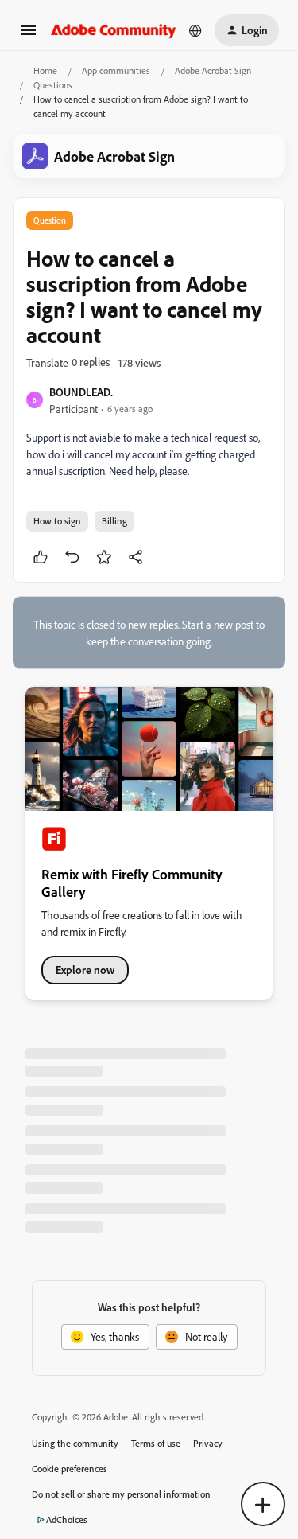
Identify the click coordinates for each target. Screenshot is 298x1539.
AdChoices (66, 1519)
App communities (116, 70)
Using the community (75, 1443)
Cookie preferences (69, 1469)
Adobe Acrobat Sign (213, 70)
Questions (52, 85)
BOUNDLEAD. (81, 392)
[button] (28, 35)
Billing (114, 521)
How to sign (57, 521)
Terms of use (155, 1443)
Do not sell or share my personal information (121, 1494)
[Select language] (195, 30)
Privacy (208, 1443)
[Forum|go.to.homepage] (113, 30)
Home (45, 70)
